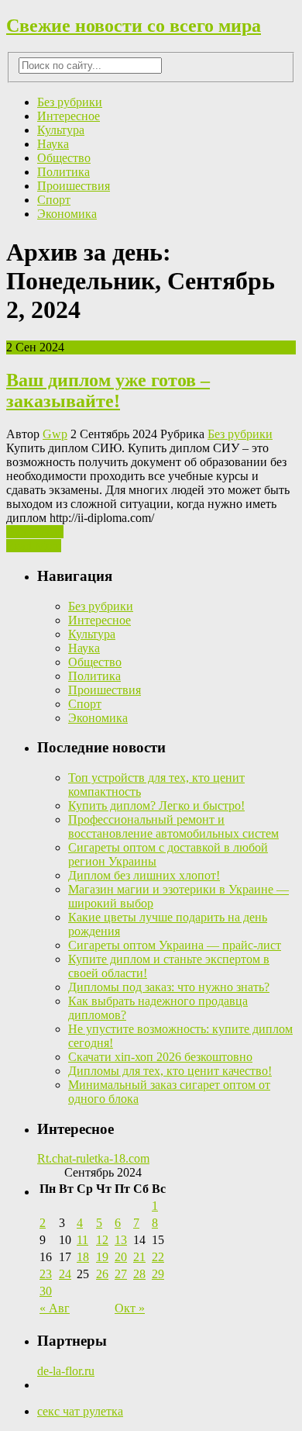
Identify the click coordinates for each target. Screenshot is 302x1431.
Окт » (130, 1308)
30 (45, 1291)
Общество (64, 157)
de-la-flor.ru (65, 1370)
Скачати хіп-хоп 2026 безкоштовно (160, 1056)
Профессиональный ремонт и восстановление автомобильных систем (173, 826)
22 (158, 1256)
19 (102, 1256)
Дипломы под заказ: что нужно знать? (168, 987)
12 (102, 1239)
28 (139, 1274)
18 (83, 1256)
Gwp (55, 434)
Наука (53, 143)
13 (121, 1239)
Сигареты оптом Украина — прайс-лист (174, 945)
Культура (60, 130)
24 (65, 1274)
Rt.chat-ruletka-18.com (93, 1158)
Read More (33, 545)
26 (102, 1274)
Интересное (68, 116)
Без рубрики (69, 102)
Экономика (67, 213)
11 (82, 1239)
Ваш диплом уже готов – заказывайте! (108, 390)
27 (121, 1274)
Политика (63, 171)
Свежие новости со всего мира (133, 26)
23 (45, 1274)
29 (158, 1274)
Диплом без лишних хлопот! (144, 875)
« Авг (54, 1308)
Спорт (53, 199)
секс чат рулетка (80, 1411)
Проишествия (73, 185)
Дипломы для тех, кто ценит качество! (170, 1070)
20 (121, 1256)
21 (139, 1256)
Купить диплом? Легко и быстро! (156, 805)
